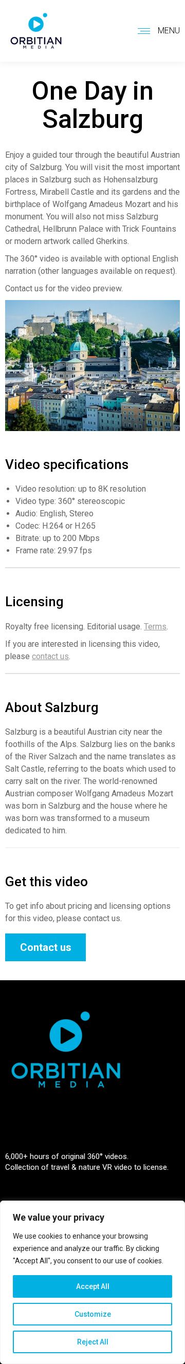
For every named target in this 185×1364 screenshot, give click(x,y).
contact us (50, 656)
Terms (155, 626)
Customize (93, 1314)
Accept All (92, 1286)
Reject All (92, 1342)
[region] (92, 1282)
